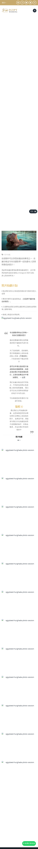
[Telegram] (30, 2)
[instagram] (22, 2)
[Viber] (34, 2)
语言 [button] (3, 3)
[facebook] (18, 2)
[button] (18, 440)
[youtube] (26, 2)
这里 (23, 377)
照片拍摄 (7, 255)
